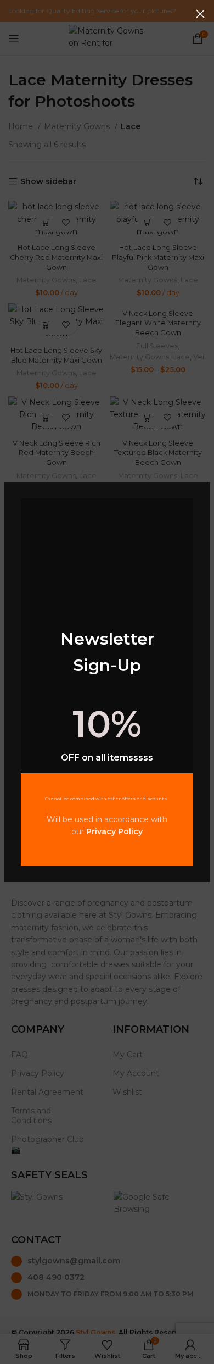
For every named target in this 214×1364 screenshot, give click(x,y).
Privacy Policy (114, 831)
